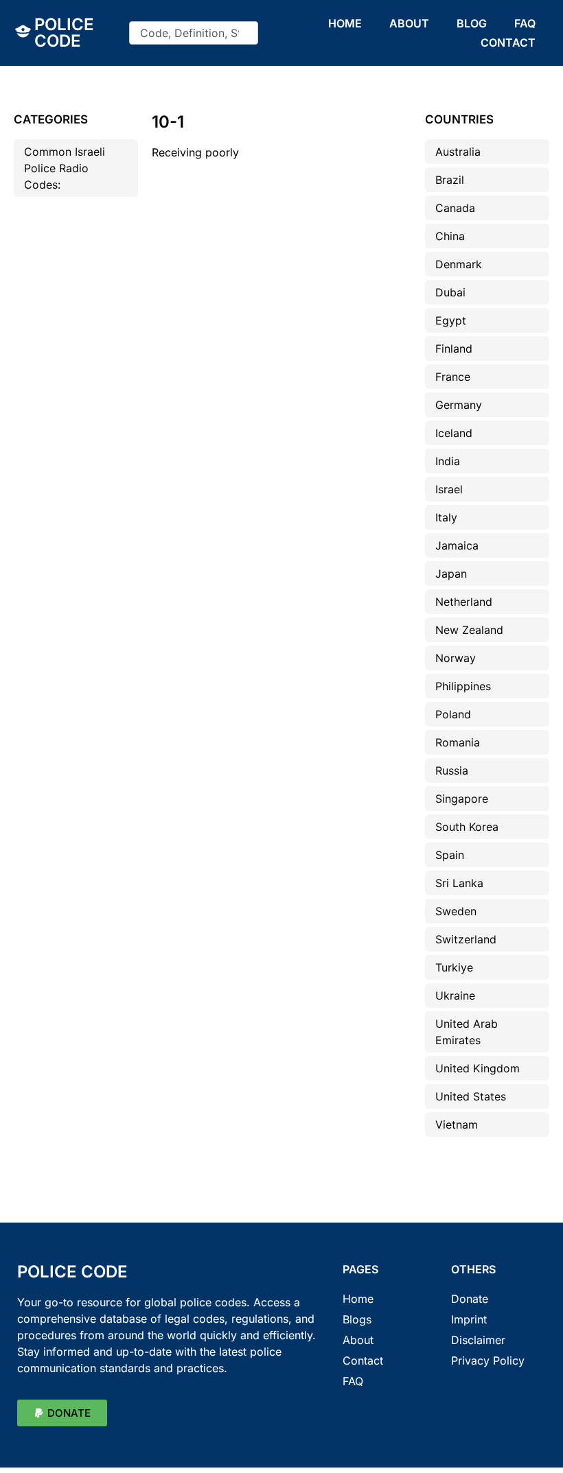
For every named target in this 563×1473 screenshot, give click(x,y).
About (358, 1340)
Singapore (461, 798)
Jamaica (457, 545)
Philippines (463, 686)
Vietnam (456, 1124)
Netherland (463, 602)
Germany (458, 405)
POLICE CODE (64, 32)
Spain (449, 855)
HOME (345, 23)
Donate (469, 1299)
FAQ (525, 23)
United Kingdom (477, 1068)
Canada (455, 208)
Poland (453, 714)
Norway (455, 658)
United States (470, 1096)
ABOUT (409, 23)
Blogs (357, 1319)
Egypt (450, 320)
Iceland (453, 433)
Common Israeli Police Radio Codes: (64, 168)
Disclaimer (478, 1340)
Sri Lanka (459, 883)
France (452, 377)
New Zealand (469, 630)
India (447, 461)
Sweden (455, 911)
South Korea (466, 827)
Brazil (449, 180)
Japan (451, 573)
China (450, 236)
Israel (449, 489)
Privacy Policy (488, 1360)
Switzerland (465, 939)
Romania (457, 742)
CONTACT (508, 42)
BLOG (472, 23)
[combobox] (193, 33)
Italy (446, 517)
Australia (458, 151)
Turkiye (454, 967)
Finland (453, 348)
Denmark (458, 264)
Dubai (450, 292)
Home (358, 1299)
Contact (363, 1360)
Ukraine (455, 995)
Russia (451, 770)
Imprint (469, 1319)
